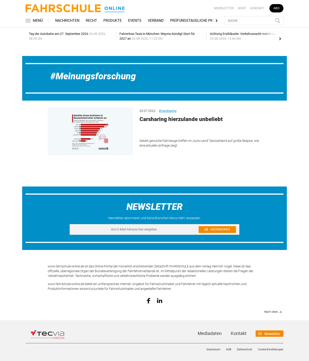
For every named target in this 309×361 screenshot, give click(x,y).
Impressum (213, 349)
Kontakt (257, 8)
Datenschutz (244, 349)
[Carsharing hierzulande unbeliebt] (90, 131)
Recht (91, 20)
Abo (276, 8)
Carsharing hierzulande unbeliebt (181, 119)
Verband (156, 20)
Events (134, 20)
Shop (242, 8)
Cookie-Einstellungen (270, 349)
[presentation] (280, 38)
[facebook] (148, 300)
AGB (228, 349)
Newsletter (224, 8)
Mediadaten (210, 333)
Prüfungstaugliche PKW (193, 20)
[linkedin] (159, 300)
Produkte (112, 20)
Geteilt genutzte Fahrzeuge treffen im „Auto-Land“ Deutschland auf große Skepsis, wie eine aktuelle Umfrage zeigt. (199, 143)
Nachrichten (67, 20)
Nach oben (271, 311)
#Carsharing (167, 111)
